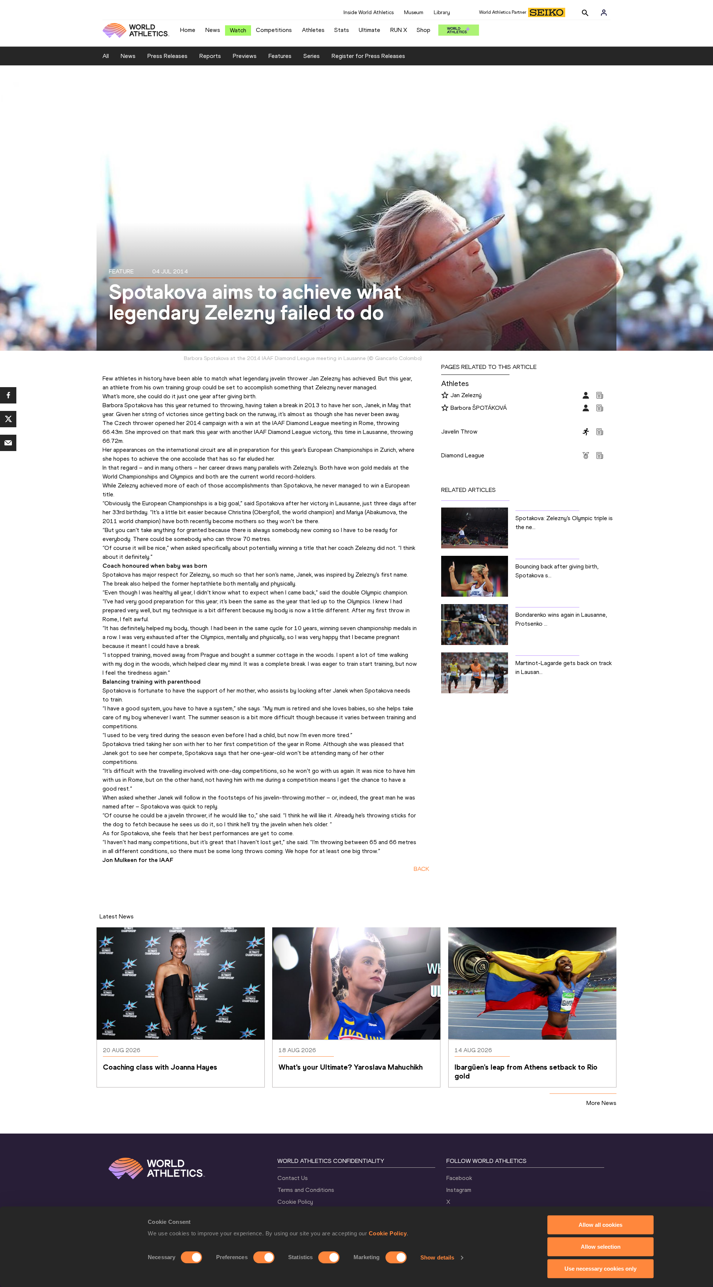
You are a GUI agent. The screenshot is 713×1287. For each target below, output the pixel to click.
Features (280, 55)
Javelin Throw (459, 431)
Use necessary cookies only (600, 1268)
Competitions (274, 29)
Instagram (458, 1189)
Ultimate (369, 29)
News (212, 29)
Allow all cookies (600, 1225)
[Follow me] (445, 395)
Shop (423, 29)
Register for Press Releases (368, 55)
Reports (210, 55)
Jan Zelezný (466, 395)
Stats (341, 29)
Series (311, 55)
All (105, 55)
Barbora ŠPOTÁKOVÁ (478, 407)
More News (601, 1102)
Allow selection (601, 1247)
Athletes (313, 29)
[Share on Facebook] (8, 395)
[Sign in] (604, 12)
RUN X (398, 29)
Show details (437, 1257)
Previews (245, 55)
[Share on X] (8, 419)
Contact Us (292, 1177)
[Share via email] (8, 443)
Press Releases (167, 55)
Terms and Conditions (305, 1189)
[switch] (263, 1257)
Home (187, 29)
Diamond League (462, 455)
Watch (238, 30)
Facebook (459, 1177)
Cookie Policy (388, 1233)
